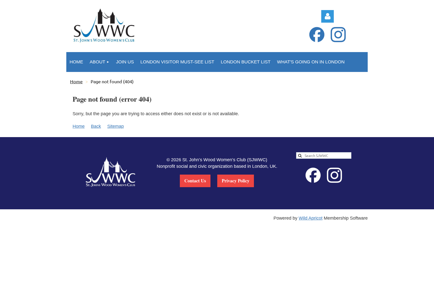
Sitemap (115, 126)
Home (76, 81)
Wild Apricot (310, 218)
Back (96, 126)
